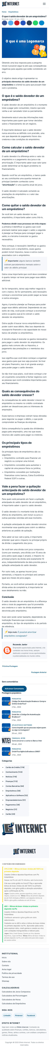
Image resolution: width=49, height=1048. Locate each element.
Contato (5, 965)
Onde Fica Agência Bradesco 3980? (26, 751)
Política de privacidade (12, 973)
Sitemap (5, 981)
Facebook (31, 1015)
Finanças (16, 738)
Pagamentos (13, 805)
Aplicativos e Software (22, 725)
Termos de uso (8, 977)
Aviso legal (6, 969)
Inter (23, 738)
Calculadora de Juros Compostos (16, 992)
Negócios (11, 809)
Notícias (11, 777)
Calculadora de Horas (11, 999)
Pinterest (18, 1015)
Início (4, 957)
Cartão (10, 814)
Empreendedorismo (16, 800)
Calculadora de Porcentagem (14, 996)
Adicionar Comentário (14, 688)
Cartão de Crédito (15, 767)
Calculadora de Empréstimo (14, 1003)
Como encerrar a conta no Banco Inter (27, 741)
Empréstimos (13, 12)
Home (4, 12)
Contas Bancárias (15, 786)
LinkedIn (7, 1015)
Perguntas (16, 699)
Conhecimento (14, 772)
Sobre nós (6, 961)
